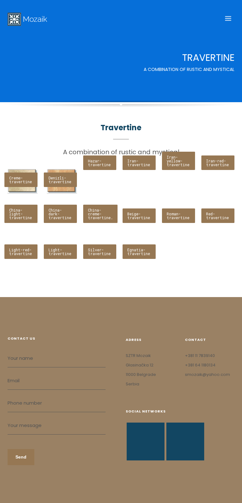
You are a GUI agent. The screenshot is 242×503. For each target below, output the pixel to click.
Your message (25, 425)
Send (20, 456)
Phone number (25, 403)
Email (14, 380)
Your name (20, 358)
